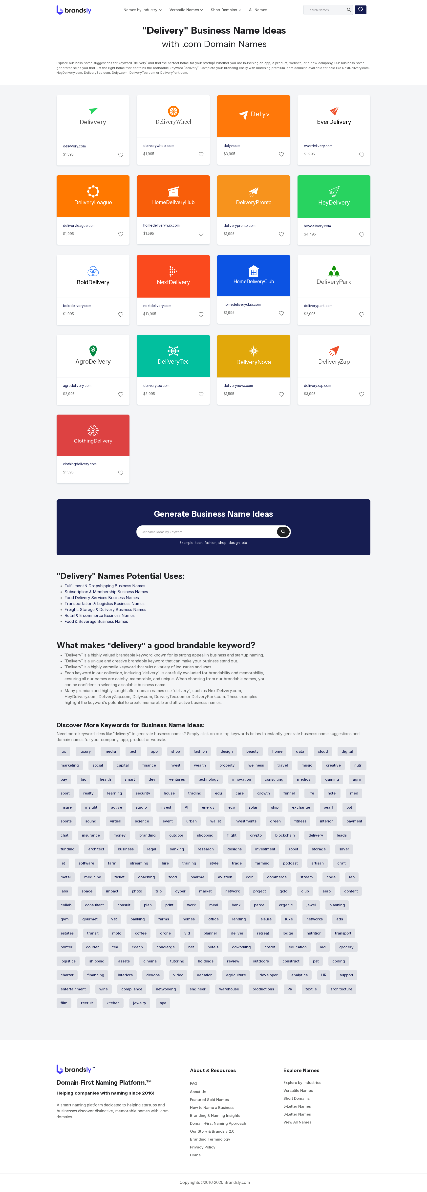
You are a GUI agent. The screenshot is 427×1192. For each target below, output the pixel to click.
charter (67, 975)
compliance (131, 989)
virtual (115, 821)
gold (283, 891)
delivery (315, 835)
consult (123, 905)
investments (245, 821)
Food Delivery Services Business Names (101, 598)
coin (250, 877)
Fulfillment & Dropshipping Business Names (104, 586)
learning (114, 793)
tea (115, 947)
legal (151, 849)
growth (263, 793)
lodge (288, 933)
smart (130, 779)
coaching (146, 877)
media (110, 751)
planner (210, 933)
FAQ (193, 1083)
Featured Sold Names (209, 1100)
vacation (205, 975)
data (300, 751)
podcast (290, 863)
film (64, 1003)
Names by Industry (140, 10)
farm (112, 863)
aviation (225, 877)
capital (123, 765)
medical (304, 779)
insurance (91, 835)
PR (290, 989)
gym (65, 919)
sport (65, 793)
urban (191, 821)
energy (208, 807)
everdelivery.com (318, 146)
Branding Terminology (210, 1139)
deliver (237, 933)
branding (147, 835)
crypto (256, 835)
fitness (300, 821)
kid (323, 947)
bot (349, 807)
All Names (258, 10)
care (239, 793)
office (213, 919)
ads (339, 919)
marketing (70, 765)
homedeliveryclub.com (242, 305)
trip (159, 891)
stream (306, 877)
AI (186, 807)
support (346, 975)
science (142, 821)
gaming (332, 779)
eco (231, 807)
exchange (301, 807)
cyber (180, 891)
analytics (299, 975)
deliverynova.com (238, 386)
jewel (311, 905)
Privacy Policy (202, 1147)
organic (286, 905)
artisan (317, 863)
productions (263, 989)
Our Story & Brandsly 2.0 (212, 1131)
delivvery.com (74, 146)
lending (239, 919)
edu (218, 793)
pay (64, 779)
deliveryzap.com (317, 386)
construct (290, 961)
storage (319, 849)
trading (194, 793)
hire (165, 863)
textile (311, 989)
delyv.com (232, 146)
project (259, 891)
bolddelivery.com (77, 306)
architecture (341, 989)
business (126, 849)
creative (333, 765)
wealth (200, 765)
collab (66, 905)
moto (116, 933)
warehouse (229, 989)
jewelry (139, 1003)
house (169, 793)
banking (177, 849)
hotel (332, 793)
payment (354, 821)
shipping (97, 961)
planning (337, 905)
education (298, 947)
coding (338, 961)
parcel (259, 905)
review (233, 961)
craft (341, 863)
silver (344, 849)
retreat (263, 933)
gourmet (90, 919)
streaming (139, 863)
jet (63, 863)
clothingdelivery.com (80, 464)
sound (90, 821)
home (277, 751)
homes (189, 919)
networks (314, 919)
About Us (198, 1092)
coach (137, 947)
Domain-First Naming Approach (218, 1123)
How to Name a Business (212, 1107)
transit (93, 933)
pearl (328, 807)
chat (64, 835)
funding (68, 849)
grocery (346, 947)
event (168, 821)
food (173, 877)
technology (208, 779)
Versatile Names (184, 10)
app (154, 751)
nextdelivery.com (157, 306)
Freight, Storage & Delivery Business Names (105, 610)
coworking (241, 947)
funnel (289, 793)
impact (112, 891)
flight (231, 835)
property (227, 765)
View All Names (297, 1122)
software (86, 863)
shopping (205, 835)
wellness (256, 765)
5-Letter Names (297, 1106)
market (205, 891)
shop (175, 751)
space (87, 891)
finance (149, 765)
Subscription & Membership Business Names (106, 592)
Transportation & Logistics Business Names (104, 604)
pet (316, 961)
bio (83, 779)
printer (66, 947)
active (116, 807)
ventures (177, 779)
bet (191, 947)
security (143, 793)
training (189, 863)
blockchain (285, 835)
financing (95, 975)
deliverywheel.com (158, 146)
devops (153, 975)
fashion (200, 751)
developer (268, 975)
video (178, 975)
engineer (198, 989)
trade (237, 863)
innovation (241, 779)
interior (326, 821)
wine (103, 989)
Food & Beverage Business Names (96, 621)
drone (165, 933)
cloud (323, 751)
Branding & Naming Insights (215, 1115)
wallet (215, 821)
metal (66, 877)
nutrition (314, 933)
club (305, 891)
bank (236, 905)
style (214, 863)
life (311, 793)
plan (148, 905)
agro (357, 779)
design (226, 751)
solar (253, 807)
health (105, 779)
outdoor (176, 835)
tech (133, 751)
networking (166, 989)
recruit (87, 1003)
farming (262, 863)
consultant (94, 905)
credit (269, 947)
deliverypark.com (318, 306)
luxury (85, 751)
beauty (252, 751)
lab (352, 877)
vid (187, 933)
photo (137, 891)
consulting (274, 779)
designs (234, 849)
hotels (213, 947)
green (275, 821)
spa (163, 1003)
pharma (197, 877)
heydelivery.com (317, 226)
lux (63, 751)
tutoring (177, 961)
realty (88, 793)
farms (163, 919)
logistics (68, 961)
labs (64, 891)
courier (92, 947)
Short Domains (224, 10)
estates (67, 933)
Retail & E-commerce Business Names (99, 615)
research (206, 849)
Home (195, 1155)
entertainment (73, 989)
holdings (206, 961)
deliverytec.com (156, 386)
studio (141, 807)
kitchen (113, 1003)
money (119, 835)
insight (91, 807)
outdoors (261, 961)
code (331, 877)
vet (114, 919)
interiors (125, 975)
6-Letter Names (297, 1114)
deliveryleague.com (79, 226)
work (191, 905)
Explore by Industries (302, 1082)
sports (66, 821)
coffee (141, 933)
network (232, 891)
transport (343, 933)
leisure (265, 919)
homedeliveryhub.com (161, 225)
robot (293, 849)
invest (175, 765)
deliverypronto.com (240, 226)
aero (326, 891)
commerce (277, 877)
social (97, 765)
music (306, 765)
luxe (289, 919)
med (354, 793)
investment (265, 849)
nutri (358, 765)
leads (342, 835)
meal (213, 905)
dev (152, 779)
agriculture (236, 975)
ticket (120, 877)
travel (283, 765)
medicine (92, 877)
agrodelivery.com (77, 386)
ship (274, 807)
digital (347, 751)
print (169, 905)
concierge (165, 947)
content (351, 891)
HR (323, 975)
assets (124, 961)
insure (66, 807)
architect (96, 849)
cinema (150, 961)
